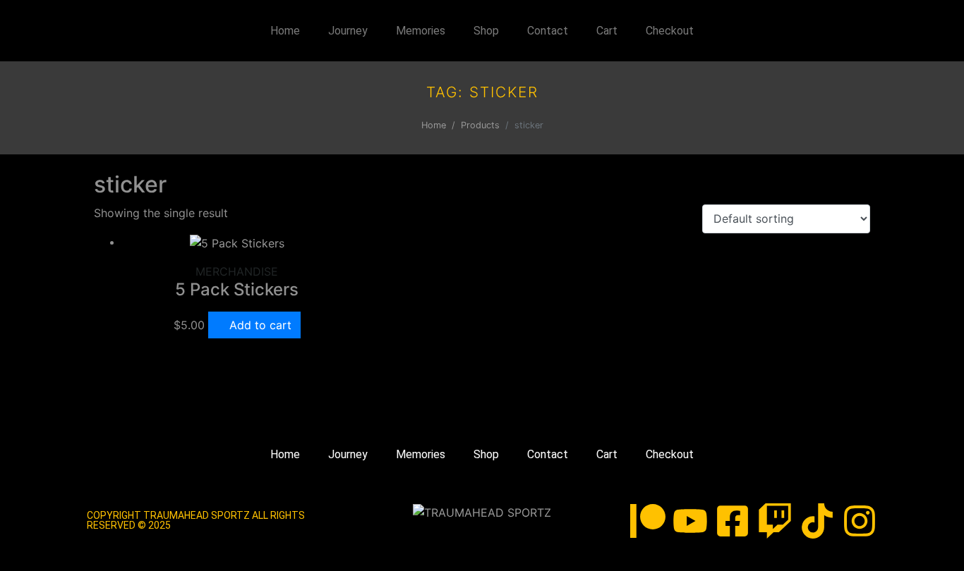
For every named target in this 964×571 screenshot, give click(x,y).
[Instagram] (859, 521)
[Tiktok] (817, 521)
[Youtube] (690, 521)
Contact (547, 30)
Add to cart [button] (260, 325)
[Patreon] (647, 521)
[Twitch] (775, 521)
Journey (348, 30)
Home (285, 30)
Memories (420, 30)
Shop (486, 30)
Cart (606, 30)
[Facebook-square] (732, 521)
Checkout (670, 30)
